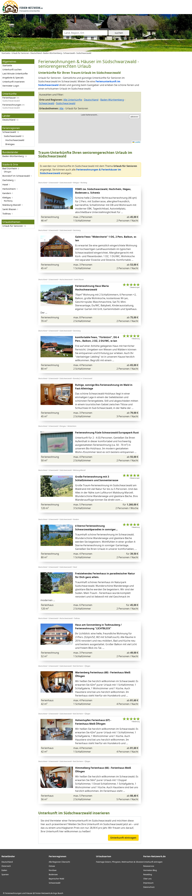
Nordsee (52, 870)
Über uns (147, 878)
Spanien (5, 874)
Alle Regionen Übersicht (59, 861)
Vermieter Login (10, 85)
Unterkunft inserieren (13, 81)
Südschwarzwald (65, 103)
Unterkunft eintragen (123, 837)
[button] (71, 198)
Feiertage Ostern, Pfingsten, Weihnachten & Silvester (119, 861)
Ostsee (52, 866)
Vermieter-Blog (150, 870)
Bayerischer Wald (56, 878)
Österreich (6, 866)
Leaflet (137, 142)
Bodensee (53, 874)
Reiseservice (148, 866)
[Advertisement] (167, 104)
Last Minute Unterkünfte (15, 73)
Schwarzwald (46, 103)
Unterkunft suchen (12, 69)
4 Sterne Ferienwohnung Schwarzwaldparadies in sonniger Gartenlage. (95, 529)
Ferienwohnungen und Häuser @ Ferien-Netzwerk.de (29, 893)
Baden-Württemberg (112, 99)
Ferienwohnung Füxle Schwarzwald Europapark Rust (107, 432)
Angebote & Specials (13, 77)
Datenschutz (148, 887)
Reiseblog (147, 874)
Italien (4, 870)
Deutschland (91, 99)
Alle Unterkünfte (72, 99)
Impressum (148, 882)
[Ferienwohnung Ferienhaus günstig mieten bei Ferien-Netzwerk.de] (23, 12)
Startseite (7, 65)
